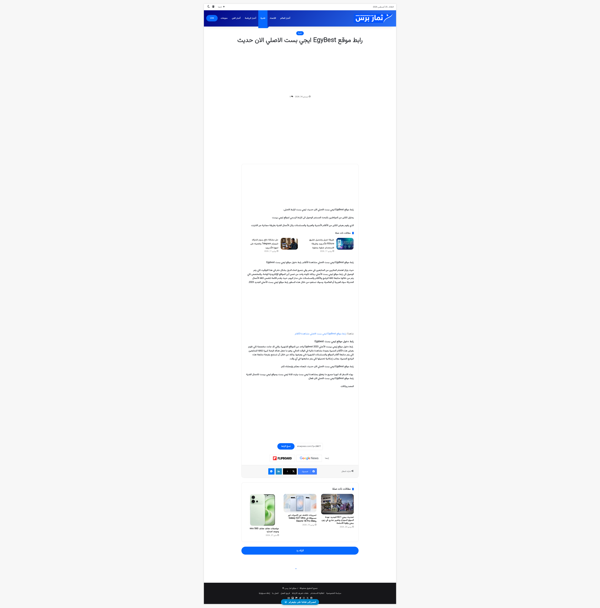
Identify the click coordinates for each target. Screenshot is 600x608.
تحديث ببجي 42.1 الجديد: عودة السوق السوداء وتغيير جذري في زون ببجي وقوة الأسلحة (338, 520)
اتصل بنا (275, 593)
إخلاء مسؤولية (264, 593)
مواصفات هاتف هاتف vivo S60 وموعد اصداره (264, 530)
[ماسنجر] (271, 471)
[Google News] (309, 458)
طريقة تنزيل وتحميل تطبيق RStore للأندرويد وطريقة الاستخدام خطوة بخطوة (321, 244)
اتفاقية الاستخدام (317, 593)
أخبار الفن (236, 18)
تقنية (262, 18)
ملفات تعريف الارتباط (300, 593)
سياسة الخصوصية (333, 593)
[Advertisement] (300, 70)
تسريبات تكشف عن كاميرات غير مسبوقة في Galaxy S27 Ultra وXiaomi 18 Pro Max (302, 518)
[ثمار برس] (372, 18)
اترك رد (300, 551)
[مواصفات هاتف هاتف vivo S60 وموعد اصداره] (262, 510)
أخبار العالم (285, 18)
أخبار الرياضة (250, 18)
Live (212, 18)
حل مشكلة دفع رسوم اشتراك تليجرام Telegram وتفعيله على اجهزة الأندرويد (264, 244)
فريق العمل (285, 593)
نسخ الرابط (286, 446)
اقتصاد (273, 18)
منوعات (224, 18)
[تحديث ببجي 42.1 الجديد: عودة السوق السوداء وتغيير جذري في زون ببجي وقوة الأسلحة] (337, 504)
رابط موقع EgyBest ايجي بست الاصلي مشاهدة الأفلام (320, 334)
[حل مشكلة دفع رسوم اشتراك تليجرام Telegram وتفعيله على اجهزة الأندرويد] (289, 244)
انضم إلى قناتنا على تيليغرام (302, 602)
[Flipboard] (282, 458)
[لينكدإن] (279, 471)
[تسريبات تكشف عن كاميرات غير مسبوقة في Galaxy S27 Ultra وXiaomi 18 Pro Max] (300, 503)
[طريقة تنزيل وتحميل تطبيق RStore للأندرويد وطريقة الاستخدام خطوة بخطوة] (345, 244)
